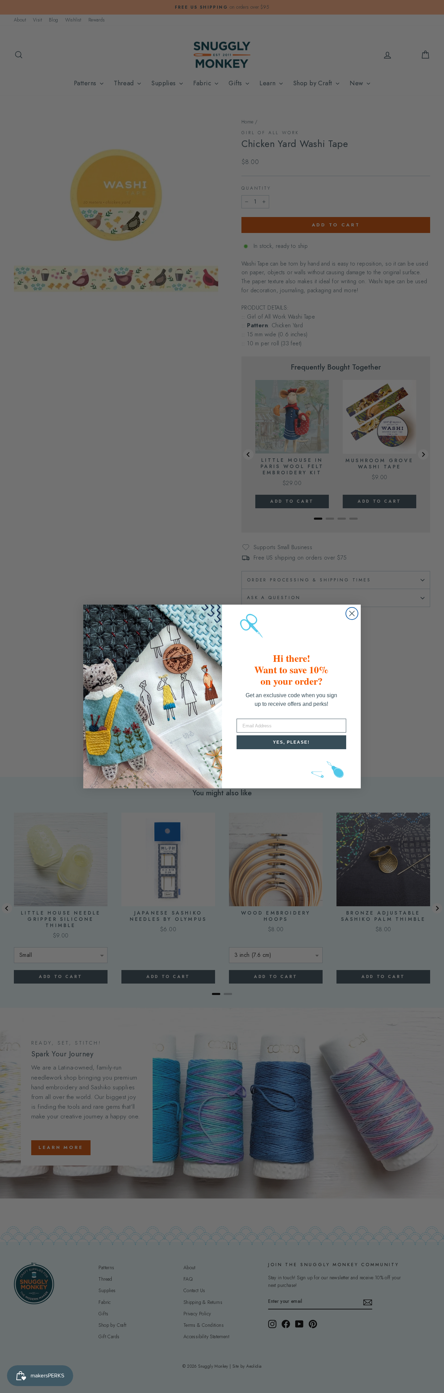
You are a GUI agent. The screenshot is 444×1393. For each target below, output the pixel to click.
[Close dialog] (352, 613)
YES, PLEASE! (291, 742)
